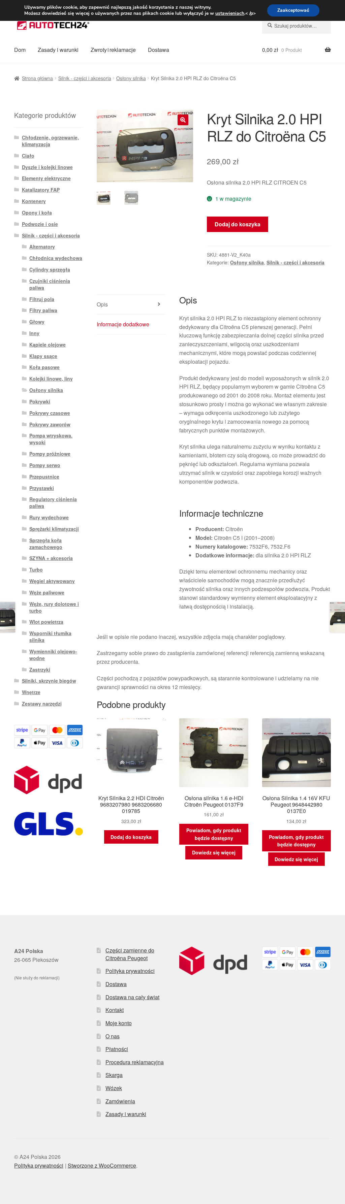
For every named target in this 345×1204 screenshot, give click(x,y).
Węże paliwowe (46, 592)
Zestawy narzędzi (42, 703)
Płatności (116, 1049)
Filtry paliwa (43, 310)
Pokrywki (39, 401)
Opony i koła (37, 212)
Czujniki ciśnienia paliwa (49, 284)
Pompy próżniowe (49, 453)
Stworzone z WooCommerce (102, 1165)
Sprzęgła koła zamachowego (45, 543)
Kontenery (34, 201)
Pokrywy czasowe (49, 413)
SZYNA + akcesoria (51, 558)
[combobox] (296, 26)
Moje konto (118, 1023)
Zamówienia (120, 1101)
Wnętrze (31, 692)
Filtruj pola (41, 299)
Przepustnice (44, 476)
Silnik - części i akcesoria (84, 78)
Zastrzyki (39, 669)
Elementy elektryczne (46, 178)
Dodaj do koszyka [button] (131, 837)
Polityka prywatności (130, 971)
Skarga (114, 1075)
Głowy (36, 321)
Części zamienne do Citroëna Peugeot (129, 954)
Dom (20, 50)
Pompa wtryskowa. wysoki (50, 439)
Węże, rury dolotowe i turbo (54, 607)
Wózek (113, 1088)
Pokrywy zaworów (49, 424)
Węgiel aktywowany (52, 581)
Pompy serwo (44, 465)
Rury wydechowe (49, 517)
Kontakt (114, 1010)
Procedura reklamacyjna (134, 1062)
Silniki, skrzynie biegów (49, 680)
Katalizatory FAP (41, 189)
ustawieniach (229, 13)
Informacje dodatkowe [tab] (123, 324)
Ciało (28, 155)
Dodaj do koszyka (237, 224)
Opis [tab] (102, 304)
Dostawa (158, 50)
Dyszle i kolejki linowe (47, 167)
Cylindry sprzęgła (49, 269)
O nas (112, 1036)
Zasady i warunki (58, 50)
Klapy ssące (43, 356)
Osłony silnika (131, 78)
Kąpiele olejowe (47, 344)
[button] (183, 120)
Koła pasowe (44, 367)
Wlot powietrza (46, 621)
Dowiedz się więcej (214, 852)
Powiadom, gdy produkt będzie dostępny (213, 834)
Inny (34, 333)
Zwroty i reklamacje (113, 50)
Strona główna (37, 78)
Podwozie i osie (40, 224)
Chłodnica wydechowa (55, 258)
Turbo (36, 569)
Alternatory (42, 246)
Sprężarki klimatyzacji (54, 528)
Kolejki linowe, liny (51, 378)
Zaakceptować (293, 10)
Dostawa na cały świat (132, 997)
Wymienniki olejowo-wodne (53, 654)
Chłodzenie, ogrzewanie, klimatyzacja (50, 141)
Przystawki (41, 488)
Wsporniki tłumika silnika (50, 636)
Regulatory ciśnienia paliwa (53, 502)
